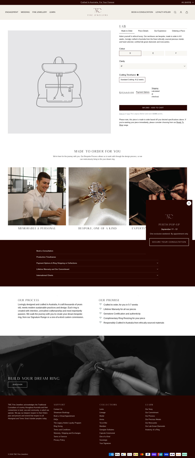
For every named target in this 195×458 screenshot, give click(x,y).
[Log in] (181, 12)
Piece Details (143, 31)
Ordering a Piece (178, 31)
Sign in (122, 114)
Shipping (155, 88)
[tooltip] (137, 74)
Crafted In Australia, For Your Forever (97, 2)
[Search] (175, 12)
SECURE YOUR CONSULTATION (169, 242)
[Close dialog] (189, 203)
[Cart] (187, 12)
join (128, 114)
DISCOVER (17, 384)
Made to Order (126, 31)
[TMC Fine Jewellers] (97, 12)
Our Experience (160, 31)
